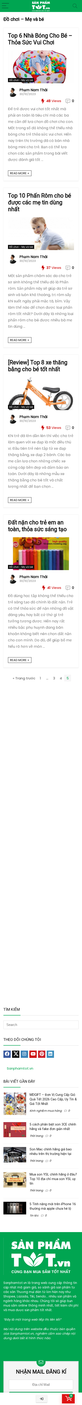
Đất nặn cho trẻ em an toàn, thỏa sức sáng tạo (37, 526)
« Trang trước (24, 678)
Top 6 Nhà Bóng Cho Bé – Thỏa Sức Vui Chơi (40, 39)
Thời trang (36, 1136)
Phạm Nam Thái (33, 90)
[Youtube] (33, 1054)
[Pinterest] (41, 1054)
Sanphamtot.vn (20, 1068)
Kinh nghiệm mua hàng (46, 1111)
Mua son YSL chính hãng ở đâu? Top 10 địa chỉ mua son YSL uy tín (53, 1179)
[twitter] (15, 1054)
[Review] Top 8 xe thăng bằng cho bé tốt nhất (37, 366)
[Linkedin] (50, 1054)
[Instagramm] (24, 1054)
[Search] (74, 6)
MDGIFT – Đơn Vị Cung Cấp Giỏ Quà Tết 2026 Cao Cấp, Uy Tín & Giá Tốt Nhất (53, 1099)
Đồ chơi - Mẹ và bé (21, 80)
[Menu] (5, 6)
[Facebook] (7, 1054)
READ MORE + (19, 173)
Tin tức (34, 1215)
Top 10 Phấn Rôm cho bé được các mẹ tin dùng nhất (39, 202)
